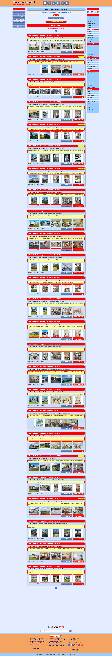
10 (81, 124)
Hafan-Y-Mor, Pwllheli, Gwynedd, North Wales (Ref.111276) (44, 145)
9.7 (81, 56)
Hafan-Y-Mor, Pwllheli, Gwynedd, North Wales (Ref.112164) (44, 79)
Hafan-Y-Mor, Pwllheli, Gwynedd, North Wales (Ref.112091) (44, 321)
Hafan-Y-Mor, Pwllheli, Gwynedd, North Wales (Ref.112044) (44, 389)
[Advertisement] (56, 607)
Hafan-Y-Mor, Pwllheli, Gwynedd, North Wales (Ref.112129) (44, 433)
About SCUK (19, 24)
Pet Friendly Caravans (19, 19)
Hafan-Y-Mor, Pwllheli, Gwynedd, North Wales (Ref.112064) (44, 277)
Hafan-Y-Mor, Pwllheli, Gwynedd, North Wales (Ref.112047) (44, 477)
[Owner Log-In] (67, 3)
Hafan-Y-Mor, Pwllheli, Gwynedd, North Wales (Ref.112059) (44, 344)
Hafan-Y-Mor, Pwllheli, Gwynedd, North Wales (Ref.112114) (44, 366)
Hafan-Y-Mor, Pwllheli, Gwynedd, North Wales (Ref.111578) (44, 498)
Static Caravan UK (19, 12)
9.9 (81, 455)
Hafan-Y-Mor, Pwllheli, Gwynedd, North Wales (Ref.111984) (44, 566)
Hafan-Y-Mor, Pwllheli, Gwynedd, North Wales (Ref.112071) (44, 189)
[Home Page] (45, 3)
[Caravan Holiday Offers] (54, 3)
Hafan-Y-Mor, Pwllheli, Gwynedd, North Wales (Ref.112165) (44, 543)
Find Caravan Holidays (19, 14)
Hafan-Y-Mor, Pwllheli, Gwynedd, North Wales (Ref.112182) (44, 124)
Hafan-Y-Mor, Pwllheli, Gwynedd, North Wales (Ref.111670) (44, 56)
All (56, 31)
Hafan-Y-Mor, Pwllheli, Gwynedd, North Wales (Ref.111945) (44, 168)
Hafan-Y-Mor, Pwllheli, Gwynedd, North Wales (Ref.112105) (44, 410)
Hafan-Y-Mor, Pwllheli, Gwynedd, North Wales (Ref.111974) (44, 35)
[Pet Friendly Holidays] (58, 3)
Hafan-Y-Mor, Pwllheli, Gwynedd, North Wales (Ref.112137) (44, 233)
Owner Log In (19, 26)
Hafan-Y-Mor (55, 18)
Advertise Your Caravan (19, 21)
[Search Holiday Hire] (49, 3)
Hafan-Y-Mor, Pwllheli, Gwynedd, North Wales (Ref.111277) (44, 102)
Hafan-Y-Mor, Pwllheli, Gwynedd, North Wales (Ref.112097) (44, 211)
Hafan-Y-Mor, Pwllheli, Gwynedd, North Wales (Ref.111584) (44, 298)
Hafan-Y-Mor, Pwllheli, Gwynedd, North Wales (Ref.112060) (44, 521)
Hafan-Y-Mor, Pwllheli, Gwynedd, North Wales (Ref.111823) (44, 455)
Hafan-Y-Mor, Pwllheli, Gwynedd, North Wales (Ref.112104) (44, 255)
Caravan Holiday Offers (19, 16)
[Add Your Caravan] (63, 3)
